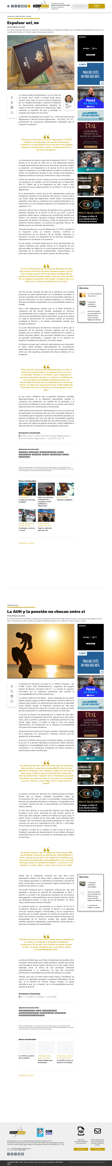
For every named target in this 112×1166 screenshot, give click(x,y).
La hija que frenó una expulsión (27, 500)
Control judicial (23, 452)
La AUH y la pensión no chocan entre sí (95, 295)
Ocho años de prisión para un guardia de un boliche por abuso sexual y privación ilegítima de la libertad (94, 315)
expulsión (60, 452)
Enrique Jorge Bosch (56, 454)
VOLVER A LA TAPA (26, 543)
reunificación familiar (25, 454)
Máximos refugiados (64, 499)
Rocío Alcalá (46, 454)
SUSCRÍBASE (97, 1149)
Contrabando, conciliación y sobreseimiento (92, 304)
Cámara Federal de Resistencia (48, 452)
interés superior (36, 454)
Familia (29, 16)
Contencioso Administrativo (16, 16)
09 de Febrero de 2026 (16, 27)
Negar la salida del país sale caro (45, 529)
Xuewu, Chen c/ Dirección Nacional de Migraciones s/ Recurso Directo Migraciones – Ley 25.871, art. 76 (45, 437)
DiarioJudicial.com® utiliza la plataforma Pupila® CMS (87, 1162)
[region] (91, 239)
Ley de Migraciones (24, 457)
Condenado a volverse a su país (27, 529)
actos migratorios (33, 452)
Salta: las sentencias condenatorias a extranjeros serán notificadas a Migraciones (45, 501)
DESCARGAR (81, 1149)
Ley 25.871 (65, 454)
